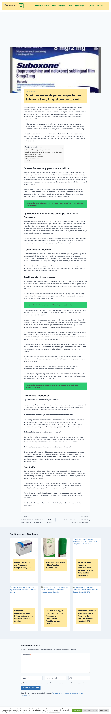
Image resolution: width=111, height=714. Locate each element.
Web (70, 678)
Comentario (26, 655)
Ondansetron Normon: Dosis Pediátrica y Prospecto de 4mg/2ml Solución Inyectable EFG (87, 616)
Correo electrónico (52, 678)
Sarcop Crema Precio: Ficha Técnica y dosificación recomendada (77, 519)
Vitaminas (101, 6)
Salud (91, 6)
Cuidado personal (41, 6)
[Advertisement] (55, 26)
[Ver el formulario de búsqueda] (21, 5)
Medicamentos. (58, 6)
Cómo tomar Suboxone (33, 154)
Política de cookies (54, 712)
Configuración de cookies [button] (90, 710)
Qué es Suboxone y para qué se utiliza (38, 150)
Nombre (25, 678)
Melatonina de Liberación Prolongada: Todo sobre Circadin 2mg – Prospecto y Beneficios (36, 519)
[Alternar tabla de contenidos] (60, 147)
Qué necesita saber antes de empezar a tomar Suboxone (44, 152)
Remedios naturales (77, 6)
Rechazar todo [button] (104, 710)
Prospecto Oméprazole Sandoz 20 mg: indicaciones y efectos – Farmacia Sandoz (23, 616)
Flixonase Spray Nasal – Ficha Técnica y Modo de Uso (55, 565)
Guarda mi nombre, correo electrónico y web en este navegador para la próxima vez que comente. (54, 683)
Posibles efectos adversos (34, 156)
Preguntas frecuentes (33, 159)
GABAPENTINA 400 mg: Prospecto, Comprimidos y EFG (22, 565)
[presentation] (24, 547)
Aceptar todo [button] (77, 710)
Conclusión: (32, 161)
